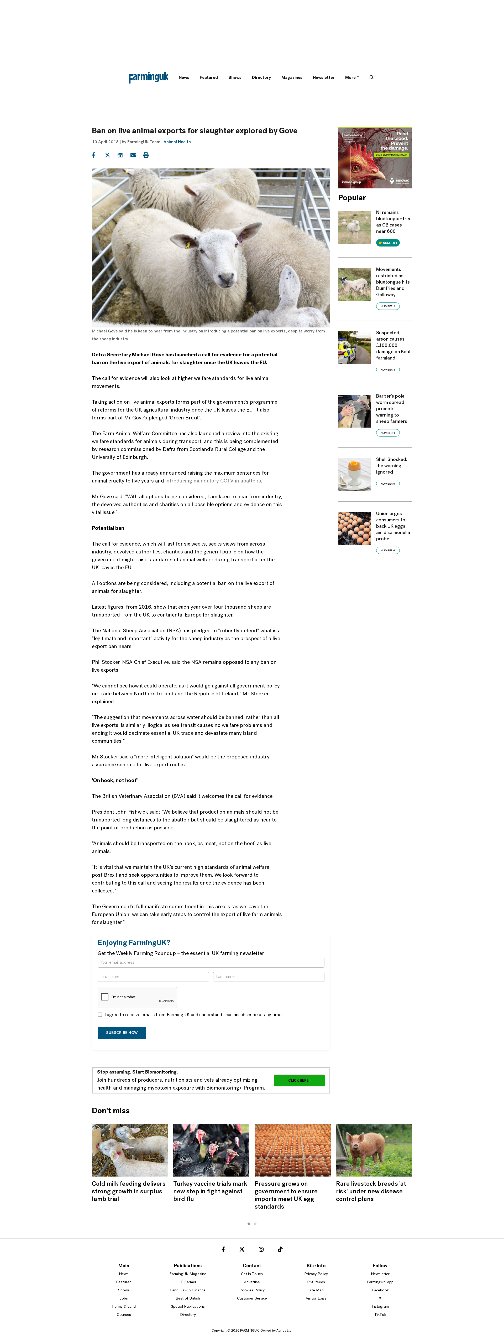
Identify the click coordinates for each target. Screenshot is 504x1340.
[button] (249, 1223)
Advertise (252, 1282)
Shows (235, 78)
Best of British (188, 1299)
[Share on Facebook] (98, 155)
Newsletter (324, 78)
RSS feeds (316, 1282)
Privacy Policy (316, 1274)
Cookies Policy (252, 1290)
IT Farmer (188, 1282)
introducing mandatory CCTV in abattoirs (213, 481)
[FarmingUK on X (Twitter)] (242, 1250)
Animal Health (177, 142)
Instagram (380, 1307)
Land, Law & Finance (188, 1290)
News (184, 78)
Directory (261, 78)
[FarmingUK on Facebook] (223, 1250)
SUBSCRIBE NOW (122, 1033)
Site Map (316, 1290)
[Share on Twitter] (111, 155)
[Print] (149, 155)
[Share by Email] (136, 155)
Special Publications (188, 1307)
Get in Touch (252, 1274)
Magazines (291, 78)
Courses (124, 1315)
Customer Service (252, 1299)
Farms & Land (124, 1307)
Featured (209, 78)
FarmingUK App (380, 1282)
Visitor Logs (316, 1299)
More (350, 78)
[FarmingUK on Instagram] (261, 1250)
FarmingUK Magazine (187, 1274)
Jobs (124, 1299)
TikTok (380, 1315)
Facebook (380, 1290)
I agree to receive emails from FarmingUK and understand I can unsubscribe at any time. (193, 1015)
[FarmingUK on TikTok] (280, 1250)
